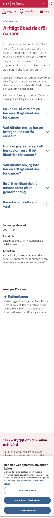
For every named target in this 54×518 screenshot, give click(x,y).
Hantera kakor (27, 490)
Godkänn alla (27, 510)
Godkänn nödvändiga (27, 500)
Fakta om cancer (12, 21)
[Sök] (51, 3)
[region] (27, 486)
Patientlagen (18, 296)
